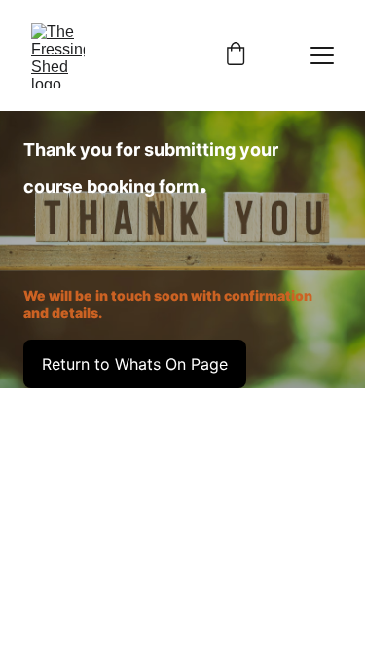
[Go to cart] (235, 55)
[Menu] (322, 55)
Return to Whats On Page (135, 364)
